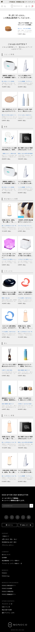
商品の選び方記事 (7, 610)
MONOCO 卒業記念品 (7, 591)
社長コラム (5, 607)
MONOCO (4, 573)
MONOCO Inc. (14, 630)
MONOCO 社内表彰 (7, 588)
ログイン (10, 525)
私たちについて (6, 554)
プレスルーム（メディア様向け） (11, 563)
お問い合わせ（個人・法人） (10, 539)
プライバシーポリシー (8, 545)
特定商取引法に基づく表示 (9, 542)
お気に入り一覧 (26, 525)
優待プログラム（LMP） (8, 613)
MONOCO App (6, 576)
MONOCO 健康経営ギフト (9, 594)
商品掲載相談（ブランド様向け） (11, 560)
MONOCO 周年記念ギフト (9, 585)
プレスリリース (6, 604)
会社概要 (4, 557)
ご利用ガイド (5, 536)
